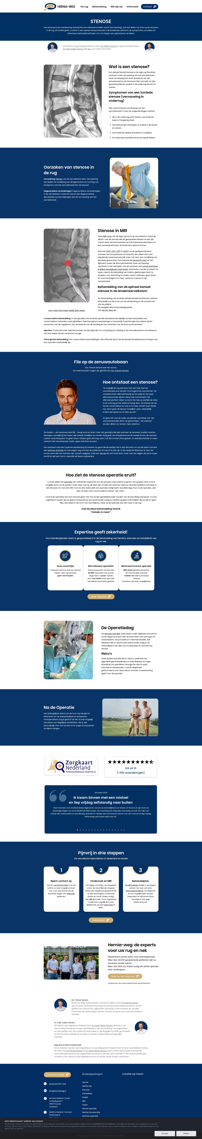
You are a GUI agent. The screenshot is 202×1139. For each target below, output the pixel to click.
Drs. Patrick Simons (108, 46)
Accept (165, 1133)
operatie (68, 482)
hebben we (129, 575)
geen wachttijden (131, 500)
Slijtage (59, 179)
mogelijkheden (139, 893)
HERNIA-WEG (66, 7)
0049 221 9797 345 (57, 1084)
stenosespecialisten (135, 891)
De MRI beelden (132, 885)
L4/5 (118, 251)
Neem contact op (61, 881)
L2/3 (108, 251)
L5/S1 (125, 251)
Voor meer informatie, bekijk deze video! (66, 310)
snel (147, 899)
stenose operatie (55, 450)
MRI (90, 899)
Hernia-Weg (107, 310)
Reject (186, 1133)
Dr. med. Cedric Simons (73, 49)
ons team (96, 578)
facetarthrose (139, 260)
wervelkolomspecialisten (91, 858)
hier (89, 49)
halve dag (108, 905)
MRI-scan (107, 236)
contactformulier (60, 885)
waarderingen (133, 773)
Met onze (127, 570)
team (91, 885)
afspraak (71, 893)
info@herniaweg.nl (57, 1091)
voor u (137, 575)
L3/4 (113, 251)
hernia (103, 453)
